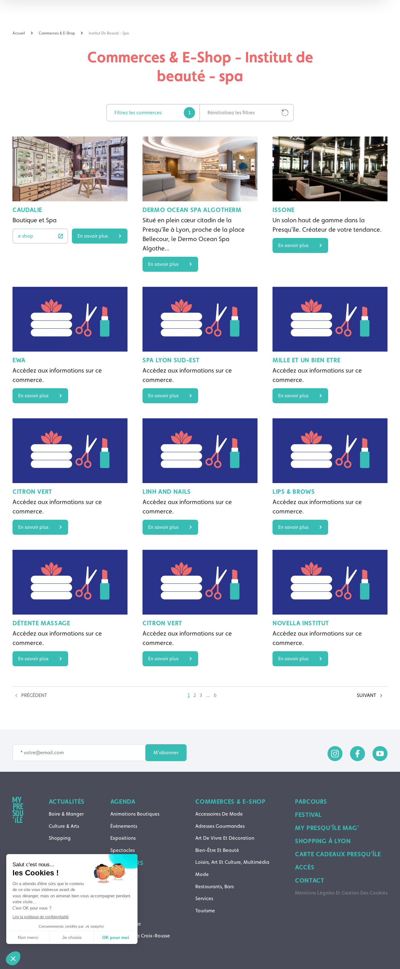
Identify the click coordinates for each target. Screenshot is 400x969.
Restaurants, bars (214, 886)
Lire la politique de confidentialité (40, 917)
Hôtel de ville (125, 924)
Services (204, 898)
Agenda (123, 801)
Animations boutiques (134, 814)
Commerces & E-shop (230, 801)
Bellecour (120, 887)
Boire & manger (66, 814)
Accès (304, 867)
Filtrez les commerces (152, 113)
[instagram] (335, 753)
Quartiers (127, 863)
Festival (308, 814)
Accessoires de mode (219, 814)
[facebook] (357, 753)
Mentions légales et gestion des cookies (341, 893)
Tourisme (205, 911)
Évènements (123, 826)
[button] (13, 958)
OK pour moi (115, 937)
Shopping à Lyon (323, 841)
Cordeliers (121, 912)
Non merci (28, 937)
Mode (202, 874)
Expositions (123, 838)
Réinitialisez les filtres (231, 113)
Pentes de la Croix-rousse (140, 936)
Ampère (119, 875)
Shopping (60, 838)
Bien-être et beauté (217, 850)
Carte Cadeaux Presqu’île (338, 854)
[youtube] (380, 753)
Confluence (123, 900)
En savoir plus (93, 236)
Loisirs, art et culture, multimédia (232, 862)
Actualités (67, 801)
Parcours (311, 801)
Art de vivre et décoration (224, 838)
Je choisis (72, 937)
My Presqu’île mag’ (327, 828)
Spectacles (122, 850)
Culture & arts (64, 826)
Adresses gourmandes (220, 826)
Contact (309, 880)
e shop (25, 236)
